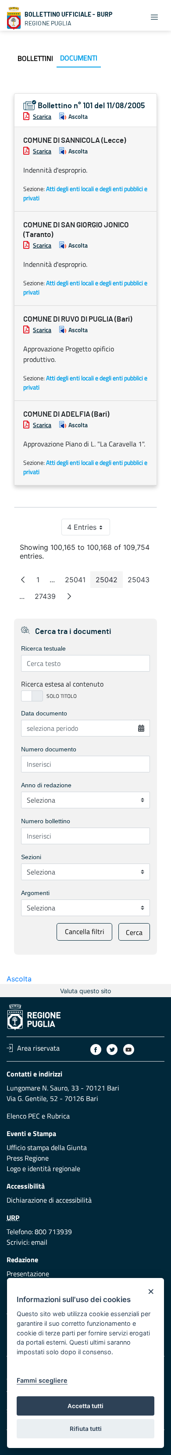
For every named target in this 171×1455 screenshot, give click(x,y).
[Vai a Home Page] (14, 18)
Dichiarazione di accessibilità (49, 1200)
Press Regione (28, 1158)
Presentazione (28, 1273)
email (39, 1242)
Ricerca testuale (43, 648)
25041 (78, 581)
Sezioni (31, 857)
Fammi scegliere (42, 1380)
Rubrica (58, 1116)
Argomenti (35, 893)
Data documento (44, 713)
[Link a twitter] (112, 1049)
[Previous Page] (23, 579)
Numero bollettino (45, 821)
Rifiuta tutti (86, 1428)
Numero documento (48, 749)
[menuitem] (35, 58)
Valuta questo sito (85, 991)
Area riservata (38, 1048)
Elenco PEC (23, 1116)
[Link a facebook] (95, 1049)
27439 (48, 598)
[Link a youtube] (128, 1049)
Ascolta (78, 116)
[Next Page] (69, 596)
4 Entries (88, 529)
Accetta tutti (85, 1405)
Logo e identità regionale (43, 1168)
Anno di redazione (46, 785)
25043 (141, 581)
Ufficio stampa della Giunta (47, 1147)
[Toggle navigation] (154, 16)
